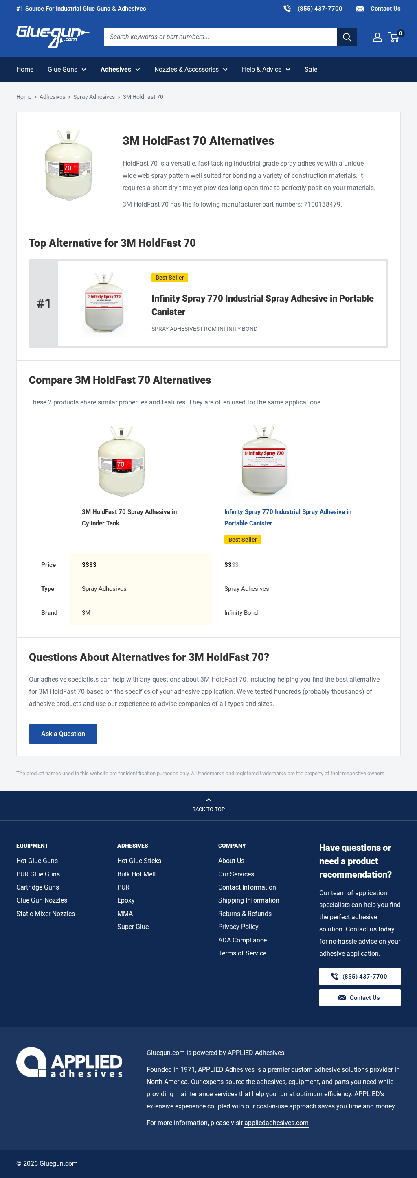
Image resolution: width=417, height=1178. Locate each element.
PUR (123, 887)
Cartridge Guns (37, 887)
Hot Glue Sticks (139, 861)
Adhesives (116, 69)
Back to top (208, 809)
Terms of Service (242, 953)
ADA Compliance (242, 940)
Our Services (236, 874)
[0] (394, 37)
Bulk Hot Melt (136, 874)
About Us (231, 861)
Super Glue (133, 927)
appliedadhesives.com (276, 1123)
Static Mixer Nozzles (45, 914)
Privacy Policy (238, 927)
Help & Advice (261, 69)
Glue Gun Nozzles (41, 900)
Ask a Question (63, 734)
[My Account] (377, 37)
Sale (311, 69)
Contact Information (247, 887)
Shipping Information (248, 900)
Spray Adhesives (94, 97)
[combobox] (220, 37)
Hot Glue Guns (37, 861)
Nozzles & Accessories (186, 69)
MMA (125, 914)
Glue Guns (62, 69)
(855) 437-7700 (312, 8)
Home (24, 69)
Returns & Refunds (245, 914)
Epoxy (126, 900)
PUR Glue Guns (38, 874)
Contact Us (385, 8)
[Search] (347, 37)
